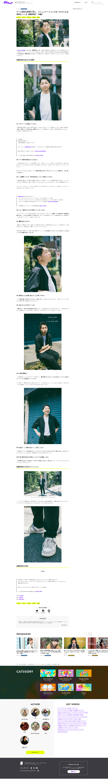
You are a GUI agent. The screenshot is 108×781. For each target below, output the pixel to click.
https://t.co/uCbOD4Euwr (40, 151)
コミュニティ (69, 723)
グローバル (74, 708)
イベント (84, 721)
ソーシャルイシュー (62, 708)
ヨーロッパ (66, 727)
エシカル (66, 719)
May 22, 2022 (39, 591)
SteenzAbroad (76, 714)
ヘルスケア (75, 729)
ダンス (76, 727)
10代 (64, 712)
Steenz (59, 712)
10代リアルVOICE (72, 721)
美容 (64, 723)
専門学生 (72, 725)
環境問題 (76, 710)
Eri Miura (22, 595)
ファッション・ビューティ (68, 716)
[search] (92, 2)
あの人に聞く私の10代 (62, 731)
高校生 (70, 710)
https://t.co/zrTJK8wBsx (53, 201)
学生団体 (60, 719)
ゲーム (23, 17)
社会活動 (70, 714)
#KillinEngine (21, 196)
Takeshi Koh (21, 599)
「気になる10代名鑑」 (21, 50)
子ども (70, 729)
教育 (81, 714)
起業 (38, 17)
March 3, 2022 (43, 205)
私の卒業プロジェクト (62, 729)
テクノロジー (61, 721)
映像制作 (60, 725)
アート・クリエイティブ (63, 710)
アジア (80, 723)
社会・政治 (84, 716)
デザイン (71, 719)
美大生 (59, 723)
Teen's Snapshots (24, 8)
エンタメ (19, 17)
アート (59, 716)
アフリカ (81, 712)
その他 (78, 721)
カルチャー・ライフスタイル (72, 712)
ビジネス (29, 17)
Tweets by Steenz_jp (77, 8)
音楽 (86, 712)
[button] (90, 634)
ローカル (81, 729)
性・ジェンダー (82, 725)
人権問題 (60, 727)
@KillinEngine (28, 147)
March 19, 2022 (39, 155)
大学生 (34, 17)
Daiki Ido (21, 597)
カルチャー (66, 725)
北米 (85, 723)
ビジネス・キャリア (62, 714)
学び (76, 719)
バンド (71, 727)
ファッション (77, 716)
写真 (76, 725)
